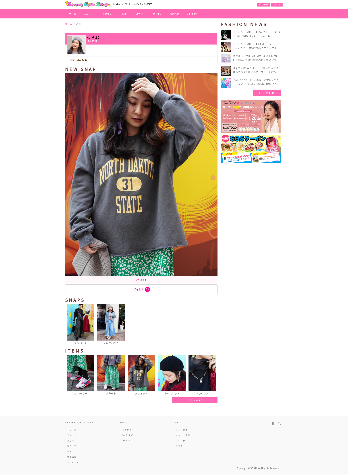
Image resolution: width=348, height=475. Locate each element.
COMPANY (127, 435)
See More (267, 93)
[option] (141, 178)
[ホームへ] (88, 4)
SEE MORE (195, 400)
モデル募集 (182, 429)
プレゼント (192, 13)
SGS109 (126, 429)
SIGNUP (264, 4)
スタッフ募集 (183, 435)
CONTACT (128, 440)
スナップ (141, 13)
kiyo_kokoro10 (78, 59)
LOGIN (277, 4)
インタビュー (107, 13)
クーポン (157, 13)
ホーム (72, 13)
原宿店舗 (174, 13)
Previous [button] (69, 178)
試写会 (125, 13)
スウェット (141, 279)
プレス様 (180, 440)
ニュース (88, 13)
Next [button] (213, 178)
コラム (179, 446)
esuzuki (93, 41)
